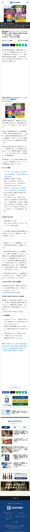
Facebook (16, 522)
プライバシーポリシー (21, 514)
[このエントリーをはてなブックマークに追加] (24, 45)
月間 (24, 427)
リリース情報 (9, 40)
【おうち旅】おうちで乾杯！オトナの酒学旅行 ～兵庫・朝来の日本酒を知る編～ (16, 174)
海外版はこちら (8, 519)
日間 (5, 427)
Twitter (14, 522)
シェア (6, 45)
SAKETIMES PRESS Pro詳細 (13, 311)
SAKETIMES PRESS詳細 (11, 292)
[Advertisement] (15, 79)
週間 (15, 427)
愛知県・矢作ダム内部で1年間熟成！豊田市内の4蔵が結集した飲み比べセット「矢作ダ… (20, 457)
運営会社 (21, 512)
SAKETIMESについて (9, 512)
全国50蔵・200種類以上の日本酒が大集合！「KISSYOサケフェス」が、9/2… (20, 465)
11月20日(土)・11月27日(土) (18, 190)
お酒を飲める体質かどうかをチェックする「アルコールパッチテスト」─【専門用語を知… (20, 449)
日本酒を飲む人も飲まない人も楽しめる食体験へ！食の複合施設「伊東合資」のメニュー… (20, 432)
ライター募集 (9, 516)
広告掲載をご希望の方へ (21, 516)
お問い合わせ (9, 514)
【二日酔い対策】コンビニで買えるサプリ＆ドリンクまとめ (20, 440)
